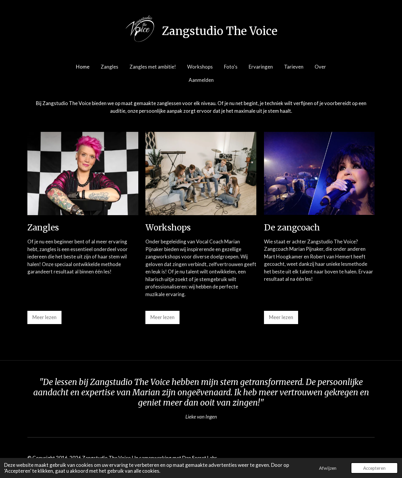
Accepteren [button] (374, 468)
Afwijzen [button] (327, 468)
